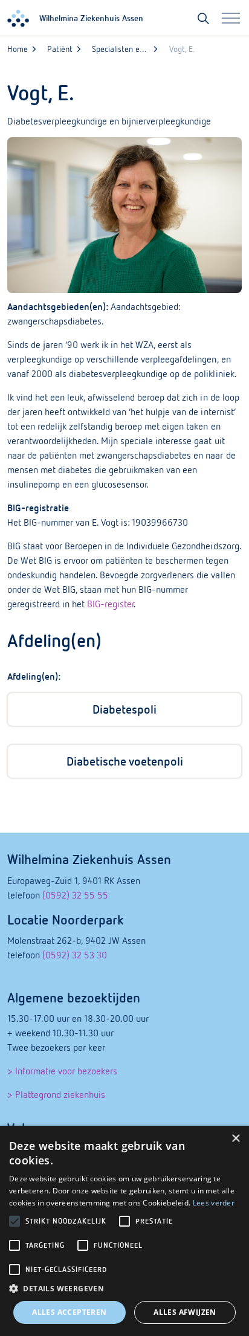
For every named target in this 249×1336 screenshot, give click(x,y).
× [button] (235, 1138)
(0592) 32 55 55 (75, 895)
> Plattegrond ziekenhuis (56, 1094)
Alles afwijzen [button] (185, 1312)
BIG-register (110, 604)
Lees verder (213, 1203)
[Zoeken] (203, 18)
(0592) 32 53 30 (74, 955)
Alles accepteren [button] (69, 1312)
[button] (124, 1289)
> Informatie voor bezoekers (62, 1071)
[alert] (124, 1231)
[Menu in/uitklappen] (231, 18)
